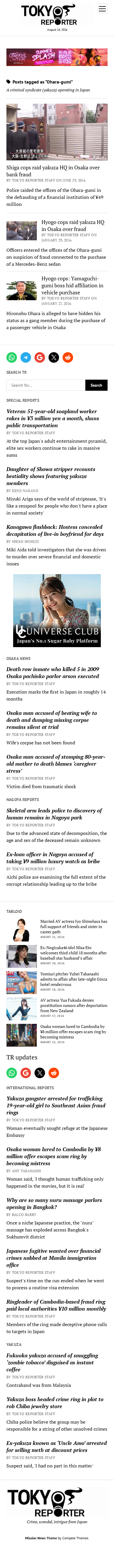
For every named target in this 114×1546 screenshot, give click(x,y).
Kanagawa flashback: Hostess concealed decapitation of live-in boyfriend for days (55, 530)
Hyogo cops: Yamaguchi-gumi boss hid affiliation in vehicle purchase (72, 285)
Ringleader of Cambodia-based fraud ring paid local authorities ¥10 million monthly (56, 1305)
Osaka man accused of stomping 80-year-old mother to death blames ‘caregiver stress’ (55, 763)
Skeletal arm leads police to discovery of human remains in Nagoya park (54, 814)
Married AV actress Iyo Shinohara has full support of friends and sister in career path (73, 926)
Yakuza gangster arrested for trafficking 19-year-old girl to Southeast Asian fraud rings (55, 1105)
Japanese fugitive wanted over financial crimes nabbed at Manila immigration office (53, 1257)
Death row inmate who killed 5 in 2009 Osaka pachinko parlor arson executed (52, 673)
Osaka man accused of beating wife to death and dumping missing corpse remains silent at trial (51, 719)
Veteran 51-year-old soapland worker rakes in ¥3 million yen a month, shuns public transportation (52, 418)
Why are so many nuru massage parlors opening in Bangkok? (54, 1203)
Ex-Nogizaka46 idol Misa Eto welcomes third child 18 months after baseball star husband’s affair (73, 953)
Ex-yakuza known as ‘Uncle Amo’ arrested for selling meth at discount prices (56, 1446)
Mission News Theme (41, 1538)
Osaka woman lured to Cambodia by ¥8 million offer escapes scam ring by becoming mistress (73, 1032)
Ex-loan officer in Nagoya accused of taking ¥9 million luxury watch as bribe (53, 858)
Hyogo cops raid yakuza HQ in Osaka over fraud (73, 225)
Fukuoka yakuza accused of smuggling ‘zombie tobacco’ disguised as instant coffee (52, 1362)
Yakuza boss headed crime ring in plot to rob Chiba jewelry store (54, 1403)
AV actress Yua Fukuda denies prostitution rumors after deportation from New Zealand (73, 1005)
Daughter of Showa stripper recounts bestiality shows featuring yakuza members (50, 476)
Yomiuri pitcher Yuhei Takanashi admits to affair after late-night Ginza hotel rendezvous (73, 979)
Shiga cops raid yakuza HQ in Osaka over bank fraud (53, 171)
